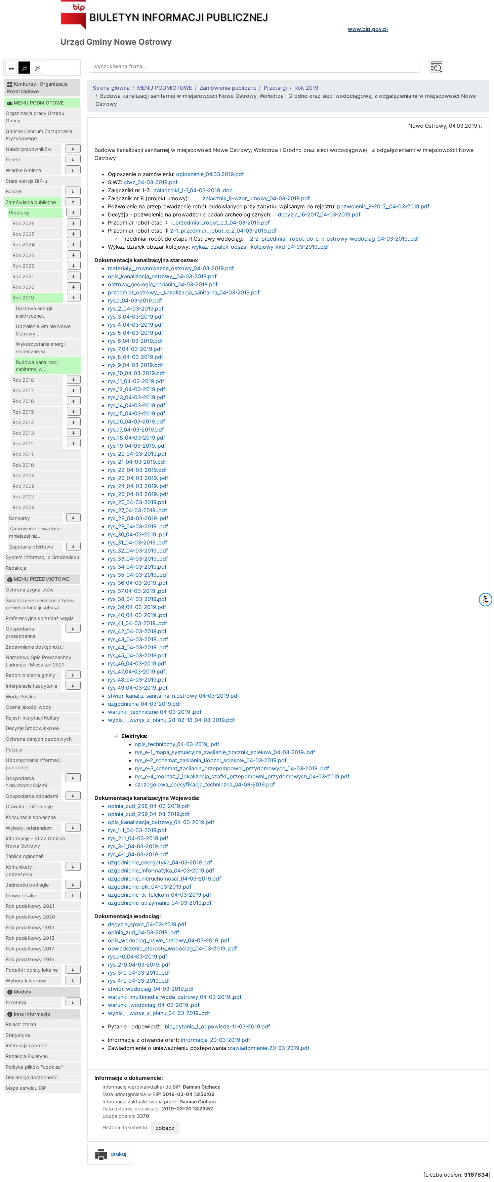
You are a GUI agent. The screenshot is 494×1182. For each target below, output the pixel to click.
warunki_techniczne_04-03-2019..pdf (155, 711)
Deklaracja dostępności (32, 1077)
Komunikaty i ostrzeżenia (20, 870)
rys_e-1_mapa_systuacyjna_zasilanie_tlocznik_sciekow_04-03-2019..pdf (225, 752)
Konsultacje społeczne (31, 817)
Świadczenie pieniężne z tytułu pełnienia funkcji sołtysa (40, 604)
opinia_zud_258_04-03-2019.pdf (149, 806)
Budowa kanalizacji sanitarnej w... (37, 365)
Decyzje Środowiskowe (32, 728)
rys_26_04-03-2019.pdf (137, 502)
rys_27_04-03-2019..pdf (137, 510)
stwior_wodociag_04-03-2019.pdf (151, 988)
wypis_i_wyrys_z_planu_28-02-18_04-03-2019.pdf (171, 720)
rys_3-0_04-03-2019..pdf (139, 972)
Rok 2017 (23, 390)
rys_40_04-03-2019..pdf (138, 615)
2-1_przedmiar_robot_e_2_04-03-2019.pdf (222, 230)
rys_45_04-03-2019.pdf (137, 655)
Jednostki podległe (27, 885)
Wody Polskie (21, 696)
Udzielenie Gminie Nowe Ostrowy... (43, 329)
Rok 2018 (23, 380)
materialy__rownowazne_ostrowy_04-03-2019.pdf (171, 268)
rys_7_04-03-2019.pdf (135, 348)
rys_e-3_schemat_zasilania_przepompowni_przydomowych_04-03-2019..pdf (232, 768)
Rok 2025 (23, 234)
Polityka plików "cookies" (34, 1067)
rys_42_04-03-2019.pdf (137, 631)
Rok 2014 (23, 422)
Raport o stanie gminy (30, 675)
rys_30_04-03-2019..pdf (138, 534)
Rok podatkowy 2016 (30, 959)
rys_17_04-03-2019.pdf (136, 429)
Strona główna (111, 87)
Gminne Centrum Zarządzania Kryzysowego (39, 134)
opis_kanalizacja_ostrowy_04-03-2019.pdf (161, 822)
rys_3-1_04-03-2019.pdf (138, 846)
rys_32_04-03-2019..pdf (138, 550)
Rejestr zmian (21, 1024)
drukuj (117, 1153)
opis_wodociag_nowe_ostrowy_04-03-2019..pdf (169, 940)
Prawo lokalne (21, 895)
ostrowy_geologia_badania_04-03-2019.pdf (163, 284)
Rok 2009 (23, 475)
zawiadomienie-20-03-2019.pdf (269, 1048)
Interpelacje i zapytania (31, 686)
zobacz (165, 1128)
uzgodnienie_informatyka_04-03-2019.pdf (161, 870)
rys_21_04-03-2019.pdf (137, 461)
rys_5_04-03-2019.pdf (135, 332)
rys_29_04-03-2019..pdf (138, 526)
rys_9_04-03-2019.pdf (135, 365)
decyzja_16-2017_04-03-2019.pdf (318, 214)
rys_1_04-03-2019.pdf (135, 300)
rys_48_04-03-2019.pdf (137, 679)
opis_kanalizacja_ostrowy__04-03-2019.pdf (162, 276)
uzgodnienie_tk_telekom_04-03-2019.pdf (159, 894)
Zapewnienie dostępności (35, 647)
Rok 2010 (23, 465)
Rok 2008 (23, 486)
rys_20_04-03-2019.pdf (137, 453)
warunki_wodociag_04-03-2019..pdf (154, 1005)
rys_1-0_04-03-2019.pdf (137, 956)
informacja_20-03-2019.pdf (215, 1039)
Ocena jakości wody (28, 707)
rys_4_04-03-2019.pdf (135, 324)
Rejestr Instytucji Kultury (32, 718)
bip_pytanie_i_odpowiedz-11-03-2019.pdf (217, 1026)
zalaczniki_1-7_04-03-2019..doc (192, 190)
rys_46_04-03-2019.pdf (137, 663)
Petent (13, 159)
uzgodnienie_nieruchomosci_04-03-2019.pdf (164, 878)
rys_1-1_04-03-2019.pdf (137, 830)
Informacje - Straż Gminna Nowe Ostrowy (35, 842)
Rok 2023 (23, 255)
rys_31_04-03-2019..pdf (137, 542)
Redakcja (16, 568)
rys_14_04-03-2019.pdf (136, 405)
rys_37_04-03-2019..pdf (137, 590)
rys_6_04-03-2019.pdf (135, 340)
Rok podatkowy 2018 (30, 938)
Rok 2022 (23, 266)
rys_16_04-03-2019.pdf (136, 421)
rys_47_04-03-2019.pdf (136, 671)
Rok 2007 (23, 496)
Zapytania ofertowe (31, 546)
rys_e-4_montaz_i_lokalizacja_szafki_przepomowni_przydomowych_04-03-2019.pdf (242, 776)
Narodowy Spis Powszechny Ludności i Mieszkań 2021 (38, 660)
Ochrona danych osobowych (39, 739)
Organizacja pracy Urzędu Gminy (35, 116)
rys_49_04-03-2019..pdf (138, 687)
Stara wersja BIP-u (26, 181)
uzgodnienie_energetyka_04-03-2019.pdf (160, 862)
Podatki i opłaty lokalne (32, 970)
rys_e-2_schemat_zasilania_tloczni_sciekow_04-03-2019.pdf (211, 760)
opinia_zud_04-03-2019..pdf (143, 932)
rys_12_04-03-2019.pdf (136, 389)
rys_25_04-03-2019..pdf (138, 494)
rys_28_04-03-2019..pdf (138, 518)
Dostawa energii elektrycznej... (34, 312)
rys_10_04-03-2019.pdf (136, 373)
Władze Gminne (23, 170)
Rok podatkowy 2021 (30, 906)
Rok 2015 (23, 412)
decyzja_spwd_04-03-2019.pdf (147, 924)
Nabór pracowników (29, 149)
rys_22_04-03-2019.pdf (137, 469)
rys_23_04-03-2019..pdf (138, 478)
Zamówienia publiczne (31, 202)
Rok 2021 (23, 276)
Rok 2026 (23, 223)
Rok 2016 (23, 401)
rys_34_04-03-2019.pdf (137, 566)
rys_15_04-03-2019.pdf (136, 413)
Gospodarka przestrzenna (20, 632)
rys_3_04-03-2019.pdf (135, 316)
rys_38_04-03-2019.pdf (137, 599)
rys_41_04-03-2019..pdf (137, 623)
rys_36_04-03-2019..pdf (138, 582)
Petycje (14, 749)
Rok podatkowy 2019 (30, 927)
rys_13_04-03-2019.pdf (136, 397)
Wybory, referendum (29, 828)
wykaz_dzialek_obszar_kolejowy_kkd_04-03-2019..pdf (259, 246)
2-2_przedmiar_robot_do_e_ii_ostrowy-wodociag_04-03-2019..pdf (333, 238)
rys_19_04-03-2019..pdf (137, 445)
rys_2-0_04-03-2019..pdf (139, 964)
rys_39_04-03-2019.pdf (137, 607)
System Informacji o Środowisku (42, 557)
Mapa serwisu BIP (26, 1088)
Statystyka (18, 1035)
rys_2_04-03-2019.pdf (136, 308)
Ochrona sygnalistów (30, 590)
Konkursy (19, 518)
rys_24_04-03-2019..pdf (138, 486)
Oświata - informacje (29, 806)
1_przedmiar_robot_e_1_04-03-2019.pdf (219, 222)
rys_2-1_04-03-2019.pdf (138, 838)
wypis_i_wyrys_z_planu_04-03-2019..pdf (159, 1013)
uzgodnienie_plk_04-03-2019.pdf (150, 886)
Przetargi (19, 212)
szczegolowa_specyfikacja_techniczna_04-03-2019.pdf (205, 784)
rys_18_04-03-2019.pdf (136, 437)
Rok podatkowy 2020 (30, 917)
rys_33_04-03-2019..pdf (138, 558)
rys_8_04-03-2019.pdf (135, 357)
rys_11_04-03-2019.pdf (136, 381)
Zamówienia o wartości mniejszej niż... (35, 532)
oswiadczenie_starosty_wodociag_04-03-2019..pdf (172, 948)
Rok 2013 (23, 433)
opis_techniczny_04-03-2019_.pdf (177, 744)
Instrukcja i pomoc (26, 1045)
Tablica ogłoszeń (25, 856)
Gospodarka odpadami (32, 796)
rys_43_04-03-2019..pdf (138, 639)
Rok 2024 (23, 244)
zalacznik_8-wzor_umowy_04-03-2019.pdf (256, 198)
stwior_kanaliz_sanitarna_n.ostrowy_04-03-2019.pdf (173, 695)
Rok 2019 (23, 297)
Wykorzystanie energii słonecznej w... (41, 347)
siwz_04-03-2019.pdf (150, 182)
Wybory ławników (26, 980)
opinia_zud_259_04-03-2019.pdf (149, 814)
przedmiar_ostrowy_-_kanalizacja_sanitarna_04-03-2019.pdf (184, 292)
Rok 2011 (22, 454)
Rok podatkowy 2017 (30, 948)
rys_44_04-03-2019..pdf (138, 647)
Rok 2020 (23, 287)
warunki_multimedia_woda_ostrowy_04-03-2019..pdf (175, 996)
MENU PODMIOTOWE (164, 87)
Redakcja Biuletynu (27, 1056)
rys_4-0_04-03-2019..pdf (139, 980)
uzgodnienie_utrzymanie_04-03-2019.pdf (160, 902)
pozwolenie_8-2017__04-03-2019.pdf (382, 206)
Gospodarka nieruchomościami (26, 781)
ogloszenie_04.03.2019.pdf (209, 174)
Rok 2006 (23, 507)
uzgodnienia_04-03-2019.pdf (144, 703)
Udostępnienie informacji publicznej (33, 763)
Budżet (14, 191)
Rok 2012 (23, 443)
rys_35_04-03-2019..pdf (138, 574)
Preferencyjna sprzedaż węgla (40, 618)
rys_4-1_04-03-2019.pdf (138, 854)
